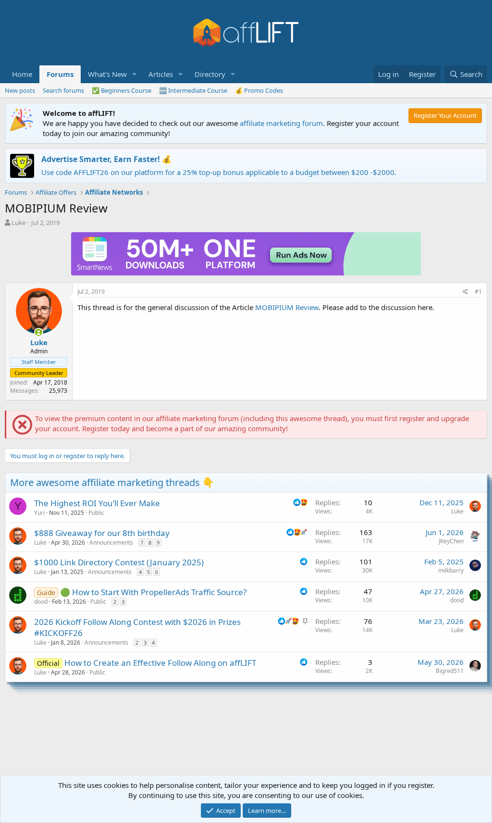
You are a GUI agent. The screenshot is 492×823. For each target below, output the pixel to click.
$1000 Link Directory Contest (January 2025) (119, 562)
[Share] (465, 292)
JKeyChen (451, 541)
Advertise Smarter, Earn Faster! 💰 (106, 159)
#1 (478, 291)
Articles (160, 74)
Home (22, 74)
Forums (60, 74)
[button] (134, 74)
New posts (20, 90)
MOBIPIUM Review (287, 307)
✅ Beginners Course (121, 90)
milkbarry (451, 570)
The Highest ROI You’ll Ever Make (97, 503)
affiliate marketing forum (281, 123)
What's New (107, 74)
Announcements (111, 542)
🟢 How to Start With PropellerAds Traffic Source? (153, 592)
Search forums (63, 90)
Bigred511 (450, 671)
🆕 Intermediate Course (193, 90)
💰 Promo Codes (259, 90)
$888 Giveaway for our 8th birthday (102, 532)
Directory (210, 74)
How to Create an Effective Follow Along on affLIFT (160, 662)
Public (96, 513)
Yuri (39, 513)
